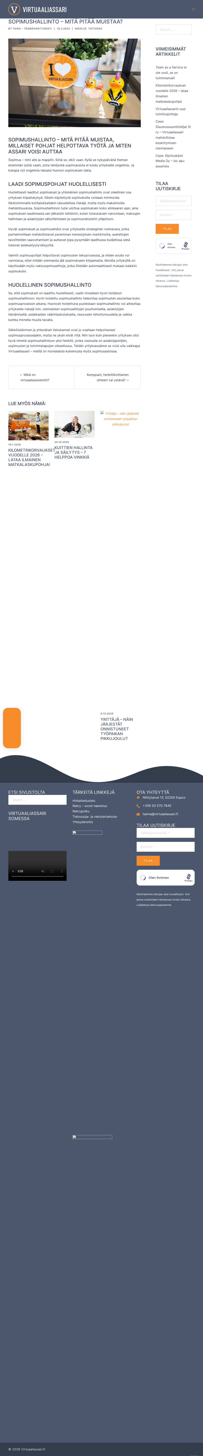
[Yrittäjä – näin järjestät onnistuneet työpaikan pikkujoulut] (121, 560)
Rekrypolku (81, 811)
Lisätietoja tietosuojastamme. (154, 904)
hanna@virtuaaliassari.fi (160, 814)
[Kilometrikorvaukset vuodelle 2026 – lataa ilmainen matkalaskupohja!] (28, 425)
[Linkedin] (53, 829)
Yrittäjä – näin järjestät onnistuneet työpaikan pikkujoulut (117, 729)
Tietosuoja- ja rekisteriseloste (95, 817)
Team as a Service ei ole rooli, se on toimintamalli (171, 72)
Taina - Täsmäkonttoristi (32, 28)
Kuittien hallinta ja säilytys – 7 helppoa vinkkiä (74, 452)
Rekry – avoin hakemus (90, 806)
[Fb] (22, 829)
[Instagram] (37, 829)
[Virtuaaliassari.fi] (37, 9)
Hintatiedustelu (84, 801)
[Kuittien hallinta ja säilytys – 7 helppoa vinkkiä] (75, 424)
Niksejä (80, 28)
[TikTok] (37, 841)
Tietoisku (95, 28)
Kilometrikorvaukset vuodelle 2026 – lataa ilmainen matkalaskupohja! (31, 457)
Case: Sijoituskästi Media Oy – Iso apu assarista (170, 161)
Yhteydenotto (83, 822)
